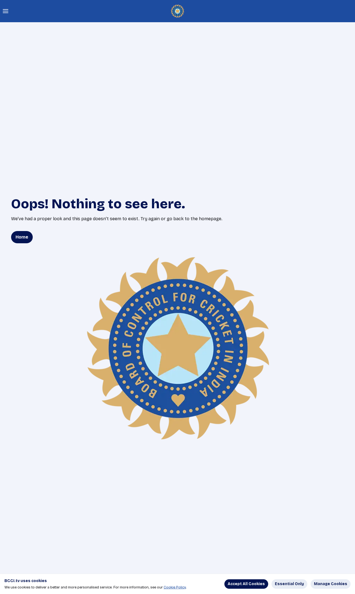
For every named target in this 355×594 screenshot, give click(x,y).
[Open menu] (5, 11)
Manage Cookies (330, 584)
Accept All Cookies (246, 584)
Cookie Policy (175, 587)
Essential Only (289, 584)
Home (22, 237)
